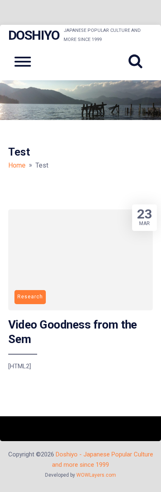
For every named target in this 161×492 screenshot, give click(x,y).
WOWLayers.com (96, 475)
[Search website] (138, 61)
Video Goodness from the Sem (72, 332)
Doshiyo (33, 35)
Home (17, 165)
